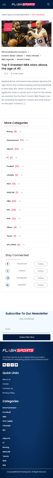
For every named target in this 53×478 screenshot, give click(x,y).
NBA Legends (8, 59)
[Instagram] (12, 365)
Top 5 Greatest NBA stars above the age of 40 (24, 67)
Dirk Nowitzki (7, 52)
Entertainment (15, 140)
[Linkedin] (16, 365)
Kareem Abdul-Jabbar (12, 55)
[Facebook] (4, 365)
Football (13, 166)
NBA (11, 201)
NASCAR (12, 192)
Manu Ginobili (32, 55)
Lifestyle (12, 175)
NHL (11, 218)
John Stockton (20, 52)
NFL (11, 209)
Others (12, 227)
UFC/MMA (13, 244)
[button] (48, 4)
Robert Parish (23, 59)
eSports (13, 148)
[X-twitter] (8, 365)
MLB (11, 183)
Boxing (12, 131)
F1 (10, 157)
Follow (41, 264)
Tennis (11, 236)
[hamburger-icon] (4, 4)
